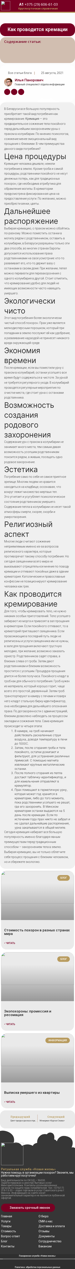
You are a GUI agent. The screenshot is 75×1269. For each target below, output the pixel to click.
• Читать (9, 943)
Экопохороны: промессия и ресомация (27, 1013)
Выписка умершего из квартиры (32, 1092)
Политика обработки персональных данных (37, 1267)
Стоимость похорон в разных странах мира (37, 932)
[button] (28, 1208)
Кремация (32, 118)
